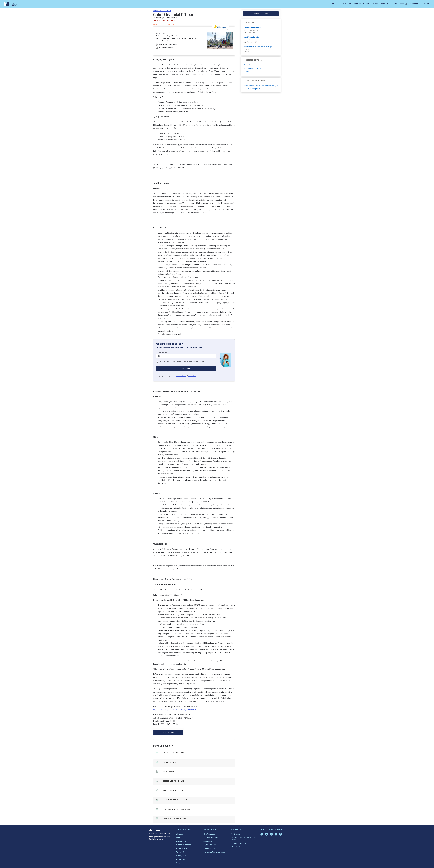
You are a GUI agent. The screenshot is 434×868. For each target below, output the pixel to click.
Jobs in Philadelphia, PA (252, 89)
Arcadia (246, 49)
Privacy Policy (192, 376)
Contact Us (180, 859)
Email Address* (163, 352)
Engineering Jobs (209, 844)
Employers (415, 4)
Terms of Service (181, 376)
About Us (179, 834)
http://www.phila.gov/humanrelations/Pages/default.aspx (176, 709)
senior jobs (248, 65)
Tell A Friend (235, 847)
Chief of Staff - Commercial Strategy (258, 47)
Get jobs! (186, 368)
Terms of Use (181, 852)
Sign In (427, 4)
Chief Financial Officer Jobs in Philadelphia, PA (261, 86)
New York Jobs (209, 834)
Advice (375, 4)
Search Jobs (181, 841)
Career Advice (181, 848)
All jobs (246, 72)
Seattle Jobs (208, 841)
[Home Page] (10, 4)
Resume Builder (361, 4)
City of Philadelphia (162, 11)
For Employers (236, 834)
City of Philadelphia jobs (253, 68)
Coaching (385, 4)
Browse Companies (183, 844)
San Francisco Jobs (210, 837)
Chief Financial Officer (252, 27)
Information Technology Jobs (214, 852)
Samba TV (247, 40)
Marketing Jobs (209, 848)
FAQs (178, 837)
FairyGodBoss (181, 863)
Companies (346, 4)
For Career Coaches (238, 843)
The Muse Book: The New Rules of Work (243, 838)
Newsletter (398, 4)
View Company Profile (164, 52)
